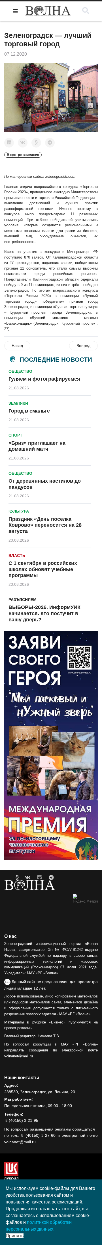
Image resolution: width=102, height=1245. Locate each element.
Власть (16, 555)
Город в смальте (29, 411)
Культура (18, 511)
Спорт (15, 435)
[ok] (17, 877)
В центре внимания (23, 155)
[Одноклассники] (36, 143)
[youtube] (39, 877)
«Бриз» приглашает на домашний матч (36, 446)
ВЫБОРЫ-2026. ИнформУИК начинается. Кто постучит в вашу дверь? (44, 613)
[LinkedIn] (9, 143)
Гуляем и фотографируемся (44, 379)
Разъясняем (22, 599)
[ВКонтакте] (22, 143)
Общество (20, 371)
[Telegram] (50, 143)
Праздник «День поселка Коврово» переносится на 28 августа (45, 525)
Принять (15, 1235)
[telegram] (51, 877)
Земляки (18, 403)
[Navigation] (15, 11)
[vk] (28, 877)
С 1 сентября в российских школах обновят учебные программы (42, 569)
